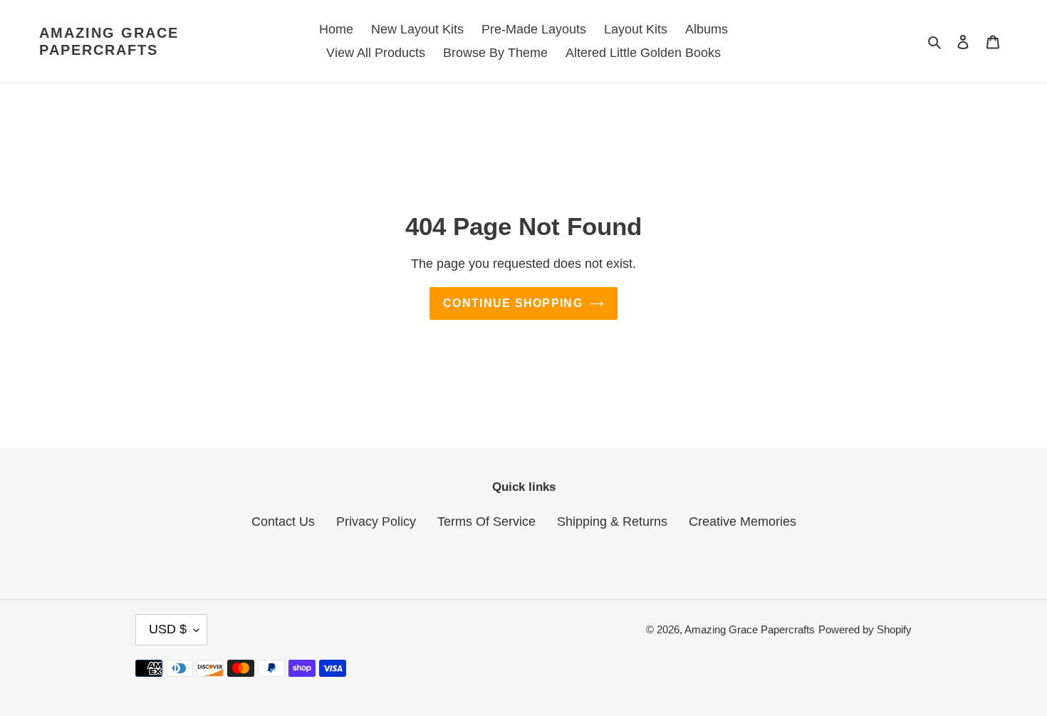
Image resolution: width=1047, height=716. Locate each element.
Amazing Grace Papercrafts (109, 41)
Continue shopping (513, 303)
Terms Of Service (486, 521)
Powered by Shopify (865, 629)
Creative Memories (742, 521)
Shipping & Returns (612, 521)
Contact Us (283, 521)
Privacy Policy (376, 521)
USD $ (168, 629)
